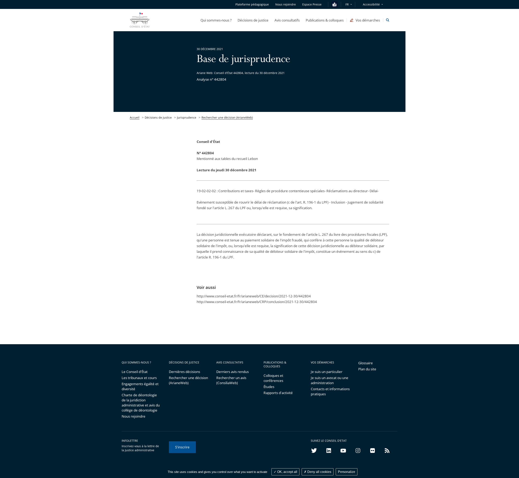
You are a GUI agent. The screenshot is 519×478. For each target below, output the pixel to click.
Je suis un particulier (326, 371)
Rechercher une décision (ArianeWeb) (227, 117)
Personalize (346, 472)
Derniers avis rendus (232, 371)
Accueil (134, 117)
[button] (216, 20)
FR (347, 4)
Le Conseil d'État (135, 371)
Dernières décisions (184, 371)
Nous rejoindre (133, 416)
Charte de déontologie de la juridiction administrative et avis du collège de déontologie (141, 403)
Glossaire (365, 363)
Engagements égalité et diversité (140, 386)
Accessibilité (371, 4)
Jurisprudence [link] (186, 117)
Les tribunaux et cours (139, 377)
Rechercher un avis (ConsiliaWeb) (231, 380)
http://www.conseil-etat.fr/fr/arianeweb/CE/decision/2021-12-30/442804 (254, 296)
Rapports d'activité (278, 392)
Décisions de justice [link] (158, 117)
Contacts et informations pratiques (330, 391)
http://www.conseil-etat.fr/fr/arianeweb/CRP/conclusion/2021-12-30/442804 (257, 301)
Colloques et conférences (273, 378)
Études (269, 386)
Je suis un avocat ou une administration (329, 380)
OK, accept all (286, 472)
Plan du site (367, 369)
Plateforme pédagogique (252, 4)
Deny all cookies (319, 472)
